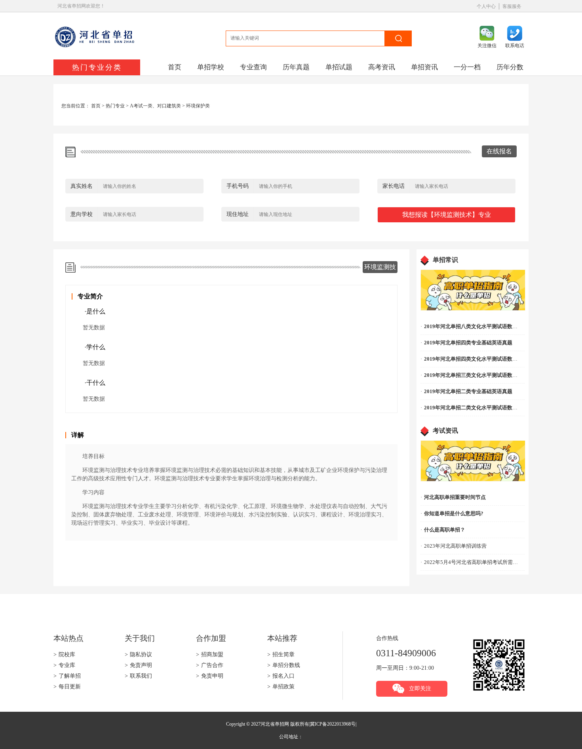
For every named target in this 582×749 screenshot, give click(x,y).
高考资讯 (381, 67)
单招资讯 (424, 67)
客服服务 (511, 6)
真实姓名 (81, 186)
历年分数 (509, 67)
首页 (174, 67)
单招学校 (210, 67)
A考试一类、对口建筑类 (155, 106)
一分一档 (467, 67)
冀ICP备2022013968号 (333, 724)
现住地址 (237, 214)
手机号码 (237, 186)
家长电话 (393, 186)
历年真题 (296, 67)
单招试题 (338, 67)
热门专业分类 (97, 67)
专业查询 (253, 67)
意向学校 (81, 214)
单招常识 (445, 259)
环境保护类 (198, 106)
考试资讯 (445, 430)
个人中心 (486, 6)
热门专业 (115, 106)
